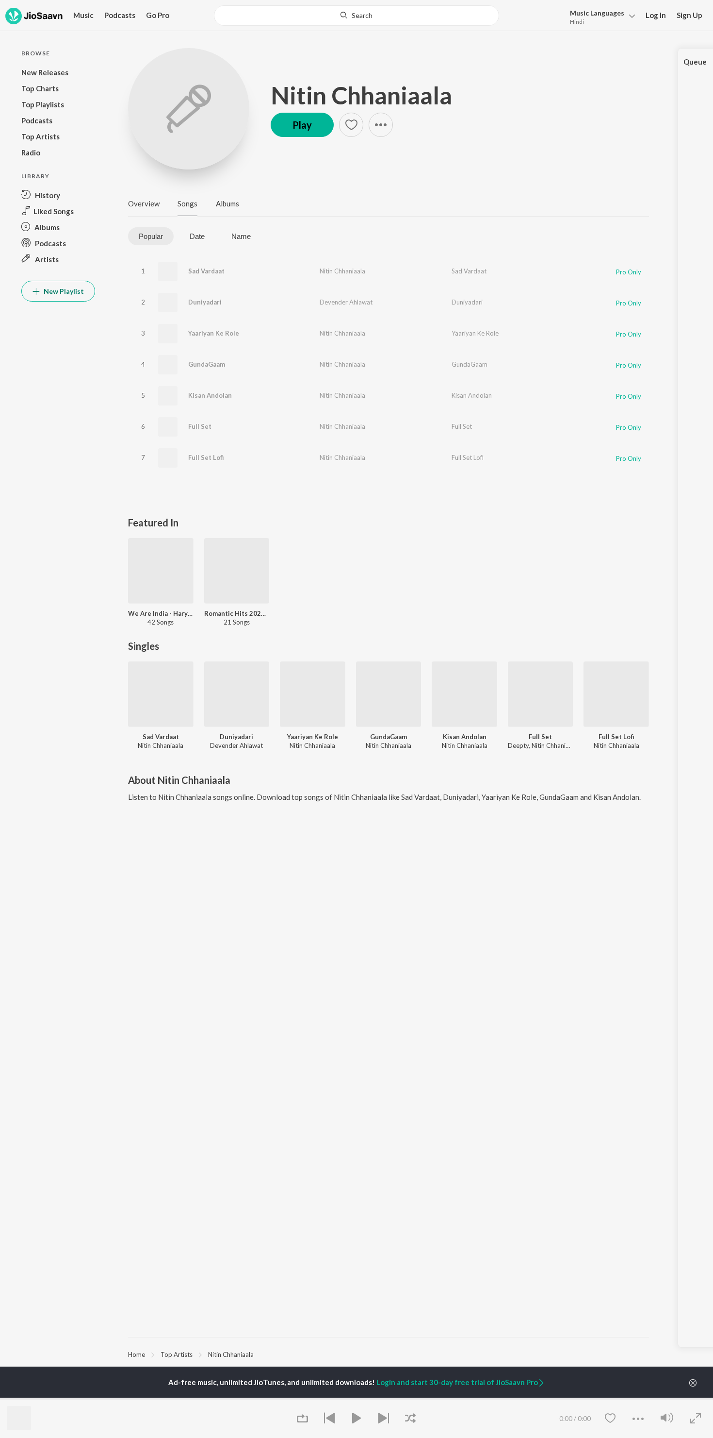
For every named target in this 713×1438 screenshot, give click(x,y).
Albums (227, 203)
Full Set (199, 426)
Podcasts (119, 15)
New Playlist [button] (63, 291)
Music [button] (83, 15)
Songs (187, 203)
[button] (600, 16)
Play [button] (302, 125)
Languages (597, 13)
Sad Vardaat (206, 271)
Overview (144, 203)
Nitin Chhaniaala (361, 95)
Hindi (577, 21)
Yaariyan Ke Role (213, 333)
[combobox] (356, 15)
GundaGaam (206, 364)
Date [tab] (197, 236)
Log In (656, 15)
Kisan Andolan (210, 395)
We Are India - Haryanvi (161, 613)
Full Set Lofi (206, 457)
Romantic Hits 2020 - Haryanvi (237, 613)
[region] (388, 1354)
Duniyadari (205, 302)
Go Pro (157, 15)
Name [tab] (241, 236)
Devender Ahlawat (346, 302)
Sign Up (689, 15)
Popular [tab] (151, 236)
